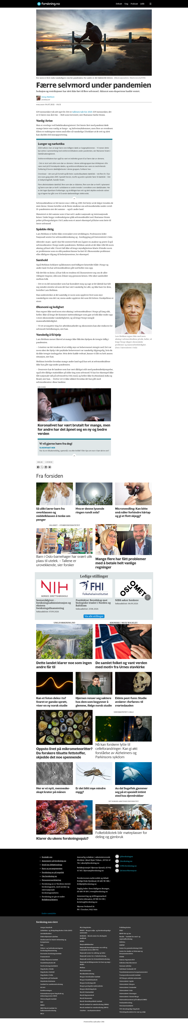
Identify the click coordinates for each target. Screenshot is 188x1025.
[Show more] (74, 198)
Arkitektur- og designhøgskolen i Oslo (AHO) (56, 930)
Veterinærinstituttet (126, 1006)
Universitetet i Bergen (127, 984)
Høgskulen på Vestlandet (49, 978)
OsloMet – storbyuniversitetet (90, 1010)
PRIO (121, 930)
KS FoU (42, 987)
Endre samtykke (49, 913)
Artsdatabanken (46, 933)
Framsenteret (45, 956)
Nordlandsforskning (87, 974)
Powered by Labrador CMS (94, 1022)
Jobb (142, 4)
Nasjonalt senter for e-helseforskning (93, 956)
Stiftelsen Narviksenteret (128, 963)
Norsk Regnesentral (87, 995)
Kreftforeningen (46, 990)
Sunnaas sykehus (125, 966)
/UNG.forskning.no (128, 866)
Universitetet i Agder (126, 981)
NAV (41, 1002)
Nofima (82, 967)
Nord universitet (85, 970)
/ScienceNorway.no (128, 870)
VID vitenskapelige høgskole (129, 1009)
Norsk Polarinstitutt (87, 992)
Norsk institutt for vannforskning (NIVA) (94, 1007)
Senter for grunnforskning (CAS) (130, 948)
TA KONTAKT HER (47, 447)
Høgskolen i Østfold (47, 972)
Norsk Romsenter (86, 998)
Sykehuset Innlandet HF (127, 969)
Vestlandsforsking (125, 1003)
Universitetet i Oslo (126, 990)
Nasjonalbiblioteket (86, 944)
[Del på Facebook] (38, 467)
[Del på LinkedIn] (45, 467)
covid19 (48, 462)
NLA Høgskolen (85, 927)
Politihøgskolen (125, 927)
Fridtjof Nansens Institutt (49, 960)
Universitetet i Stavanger (128, 993)
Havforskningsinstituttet (49, 966)
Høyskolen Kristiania (47, 981)
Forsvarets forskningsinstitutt (50, 953)
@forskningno (126, 856)
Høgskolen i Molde (47, 969)
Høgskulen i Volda (46, 975)
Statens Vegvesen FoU (127, 960)
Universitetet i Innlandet (127, 987)
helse (40, 462)
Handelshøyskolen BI (47, 963)
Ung (126, 4)
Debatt (119, 4)
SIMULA (122, 942)
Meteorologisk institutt (48, 999)
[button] (40, 597)
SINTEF (122, 945)
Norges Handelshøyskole (88, 980)
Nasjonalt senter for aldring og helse (92, 953)
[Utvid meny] (150, 4)
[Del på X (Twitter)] (42, 467)
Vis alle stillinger (94, 616)
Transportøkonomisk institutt (130, 975)
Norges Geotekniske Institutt (90, 977)
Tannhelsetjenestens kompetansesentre (133, 972)
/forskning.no (126, 861)
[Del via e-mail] (49, 467)
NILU (42, 1013)
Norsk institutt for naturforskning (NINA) (94, 1004)
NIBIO (42, 1005)
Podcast (134, 4)
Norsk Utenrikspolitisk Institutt (91, 1001)
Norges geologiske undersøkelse (91, 986)
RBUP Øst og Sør (125, 933)
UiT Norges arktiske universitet (130, 978)
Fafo (41, 945)
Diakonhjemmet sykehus (49, 936)
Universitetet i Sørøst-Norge (129, 996)
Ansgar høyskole (46, 927)
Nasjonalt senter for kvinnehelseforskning (95, 959)
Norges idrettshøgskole (88, 989)
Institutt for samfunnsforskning (51, 984)
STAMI (121, 956)
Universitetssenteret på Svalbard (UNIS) (133, 999)
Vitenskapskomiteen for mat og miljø (132, 1012)
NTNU (82, 941)
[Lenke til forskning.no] (73, 3)
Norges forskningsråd (88, 983)
